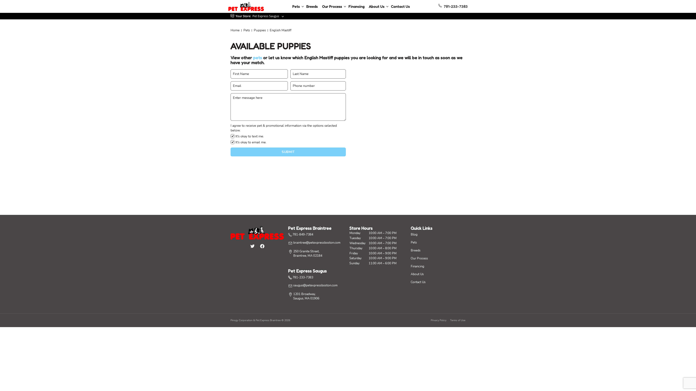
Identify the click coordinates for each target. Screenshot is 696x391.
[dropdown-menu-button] (303, 6)
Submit (288, 152)
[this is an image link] (257, 232)
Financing (356, 6)
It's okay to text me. (249, 136)
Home (235, 30)
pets (257, 57)
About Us (376, 6)
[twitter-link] (252, 246)
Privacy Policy (438, 320)
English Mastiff (280, 30)
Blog (414, 234)
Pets (296, 6)
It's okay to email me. (250, 142)
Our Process (332, 6)
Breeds (312, 6)
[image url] (246, 6)
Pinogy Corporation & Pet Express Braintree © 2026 (260, 320)
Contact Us (400, 6)
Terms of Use (457, 320)
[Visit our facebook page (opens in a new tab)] (262, 246)
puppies (260, 30)
